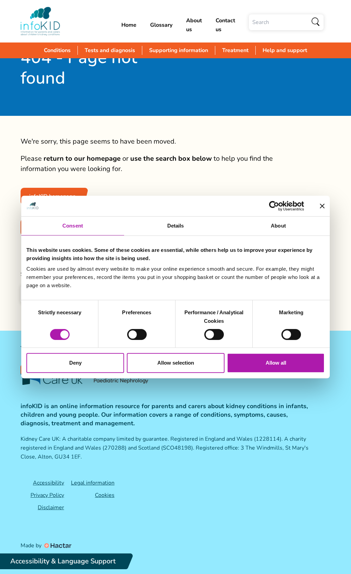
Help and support (285, 50)
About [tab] (278, 226)
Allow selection (175, 363)
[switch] (137, 334)
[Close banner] (322, 206)
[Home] (67, 21)
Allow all (276, 363)
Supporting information (178, 50)
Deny (75, 363)
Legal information (92, 483)
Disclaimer (51, 507)
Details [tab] (175, 226)
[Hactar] (57, 545)
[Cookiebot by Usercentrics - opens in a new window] (274, 206)
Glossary (161, 25)
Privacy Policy (47, 495)
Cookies (104, 495)
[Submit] (316, 22)
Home (128, 25)
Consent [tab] (72, 226)
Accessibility (48, 483)
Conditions (57, 50)
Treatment (235, 50)
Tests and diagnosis (110, 50)
